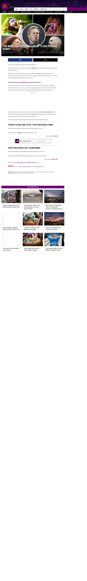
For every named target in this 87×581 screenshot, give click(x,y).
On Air (21, 9)
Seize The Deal (50, 11)
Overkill (25, 173)
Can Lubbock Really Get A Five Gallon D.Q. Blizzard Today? (54, 249)
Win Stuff (36, 9)
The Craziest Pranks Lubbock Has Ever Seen (11, 249)
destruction (36, 172)
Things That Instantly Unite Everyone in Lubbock (53, 228)
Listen (26, 9)
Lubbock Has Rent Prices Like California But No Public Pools (11, 206)
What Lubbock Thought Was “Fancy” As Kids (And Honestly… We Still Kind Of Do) (54, 207)
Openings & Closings (68, 11)
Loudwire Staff (54, 159)
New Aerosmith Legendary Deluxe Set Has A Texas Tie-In (11, 228)
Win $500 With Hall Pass (14, 11)
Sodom (32, 173)
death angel (51, 172)
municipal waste (11, 173)
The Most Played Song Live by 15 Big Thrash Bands (31, 166)
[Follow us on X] (65, 9)
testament (45, 172)
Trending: (4, 11)
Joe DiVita (7, 52)
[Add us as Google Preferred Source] (51, 9)
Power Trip (33, 114)
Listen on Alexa (58, 11)
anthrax (23, 172)
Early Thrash (19, 162)
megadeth (27, 172)
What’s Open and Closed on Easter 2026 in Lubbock (31, 249)
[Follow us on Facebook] (55, 9)
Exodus (38, 73)
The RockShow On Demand (39, 11)
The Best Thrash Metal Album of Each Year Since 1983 (27, 82)
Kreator (22, 173)
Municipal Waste (48, 112)
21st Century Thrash (29, 162)
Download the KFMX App (26, 11)
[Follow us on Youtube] (62, 9)
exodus (41, 172)
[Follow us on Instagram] (58, 9)
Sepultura (32, 172)
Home (16, 9)
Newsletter (43, 9)
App (31, 9)
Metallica (34, 68)
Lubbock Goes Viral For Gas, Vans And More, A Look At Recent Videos (32, 207)
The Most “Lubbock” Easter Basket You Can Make (32, 228)
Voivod (29, 173)
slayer (19, 172)
